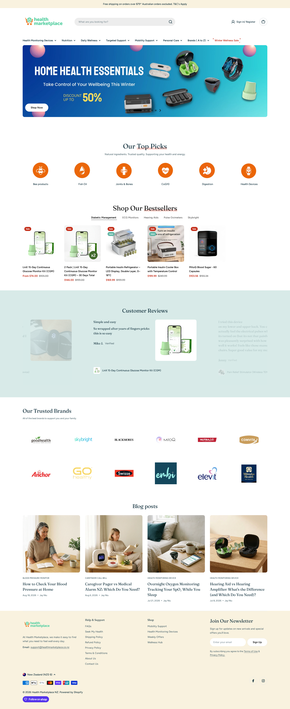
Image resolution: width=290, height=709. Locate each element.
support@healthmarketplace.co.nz (50, 647)
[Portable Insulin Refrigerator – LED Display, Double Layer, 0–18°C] (124, 243)
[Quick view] (54, 233)
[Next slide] (160, 110)
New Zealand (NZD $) (39, 674)
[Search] (170, 22)
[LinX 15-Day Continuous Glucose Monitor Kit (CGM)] (41, 243)
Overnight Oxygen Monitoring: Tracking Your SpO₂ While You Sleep (174, 589)
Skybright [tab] (193, 217)
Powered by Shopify (71, 692)
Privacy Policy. (217, 655)
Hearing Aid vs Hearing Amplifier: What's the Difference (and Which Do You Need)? (237, 589)
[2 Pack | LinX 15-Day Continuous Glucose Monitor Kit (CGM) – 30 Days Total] (82, 243)
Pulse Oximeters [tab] (173, 217)
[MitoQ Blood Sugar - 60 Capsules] (207, 243)
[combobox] (125, 22)
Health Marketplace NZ (45, 692)
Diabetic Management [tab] (104, 217)
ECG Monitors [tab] (130, 217)
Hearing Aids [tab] (151, 217)
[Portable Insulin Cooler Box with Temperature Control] (166, 243)
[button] (137, 110)
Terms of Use (251, 651)
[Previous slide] (130, 110)
